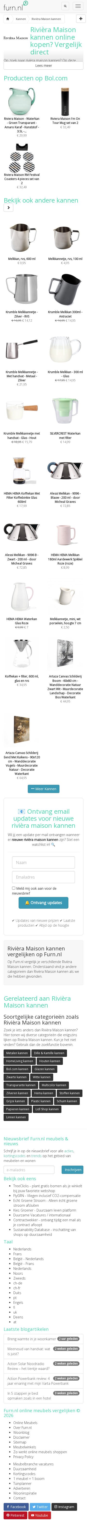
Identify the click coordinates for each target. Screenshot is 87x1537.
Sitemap (19, 1442)
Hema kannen (43, 1093)
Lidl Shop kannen (47, 1109)
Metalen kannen (17, 1053)
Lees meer (43, 65)
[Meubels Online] (7, 19)
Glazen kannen (45, 1069)
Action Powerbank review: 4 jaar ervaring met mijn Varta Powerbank (42, 1381)
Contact (19, 1498)
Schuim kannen (67, 1101)
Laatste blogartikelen (26, 1329)
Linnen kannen (16, 1117)
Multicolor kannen (54, 1085)
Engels (18, 1302)
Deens (18, 1317)
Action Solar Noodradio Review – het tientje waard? (42, 1366)
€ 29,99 (21, 127)
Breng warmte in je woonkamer (42, 1339)
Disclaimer (21, 1437)
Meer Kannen (45, 788)
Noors (18, 1273)
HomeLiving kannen (19, 1061)
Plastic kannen (41, 1101)
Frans (17, 1254)
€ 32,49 (22, 181)
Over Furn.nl (22, 1427)
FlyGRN (18, 1195)
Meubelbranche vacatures (33, 1464)
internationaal (60, 1215)
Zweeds (19, 1278)
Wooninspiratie (25, 1493)
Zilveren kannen (17, 1093)
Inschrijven (73, 1169)
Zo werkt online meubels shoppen (40, 1452)
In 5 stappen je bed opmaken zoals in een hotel (42, 1395)
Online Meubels (25, 1422)
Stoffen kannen (69, 1093)
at (14, 1322)
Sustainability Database (31, 1229)
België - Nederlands (28, 1258)
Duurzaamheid (24, 1469)
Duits (17, 1292)
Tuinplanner (22, 1483)
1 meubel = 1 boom (28, 1478)
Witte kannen (42, 1077)
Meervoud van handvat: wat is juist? (42, 1351)
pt (15, 1297)
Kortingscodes (24, 1473)
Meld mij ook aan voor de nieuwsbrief (34, 891)
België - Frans (23, 1263)
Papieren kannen (17, 1109)
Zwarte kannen (16, 1077)
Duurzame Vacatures (29, 1215)
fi (14, 1307)
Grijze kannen (15, 1101)
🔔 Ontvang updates (43, 902)
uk (15, 1312)
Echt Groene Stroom (29, 1200)
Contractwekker (25, 1220)
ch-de (17, 1283)
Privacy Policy (23, 1456)
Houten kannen (49, 1061)
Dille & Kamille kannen (49, 1053)
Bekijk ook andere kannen (41, 200)
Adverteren (21, 1488)
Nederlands (22, 1249)
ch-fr (16, 1288)
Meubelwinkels (24, 1447)
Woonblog (21, 1432)
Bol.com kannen (17, 1069)
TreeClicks (21, 1186)
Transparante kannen (21, 1085)
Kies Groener (23, 1210)
